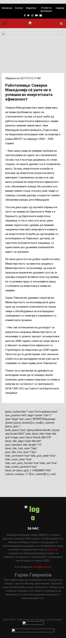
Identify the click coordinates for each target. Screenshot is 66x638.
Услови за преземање (46, 9)
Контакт (19, 8)
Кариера (60, 8)
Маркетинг (31, 8)
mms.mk (53, 549)
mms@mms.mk (42, 566)
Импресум (7, 8)
